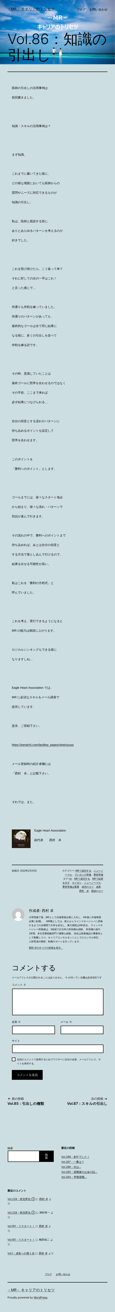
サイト (16, 1040)
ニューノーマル (92, 883)
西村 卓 (84, 891)
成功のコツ (88, 887)
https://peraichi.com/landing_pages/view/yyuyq (43, 744)
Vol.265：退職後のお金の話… (79, 1172)
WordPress (40, 1297)
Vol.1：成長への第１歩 (21, 1253)
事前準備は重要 (70, 887)
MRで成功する (83, 870)
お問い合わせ (99, 9)
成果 (98, 887)
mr (70, 878)
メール (66, 1021)
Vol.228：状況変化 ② (21, 1199)
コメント (19, 984)
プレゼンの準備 (82, 874)
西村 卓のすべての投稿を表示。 (46, 948)
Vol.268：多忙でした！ (75, 1156)
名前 (16, 1021)
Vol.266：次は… (71, 1166)
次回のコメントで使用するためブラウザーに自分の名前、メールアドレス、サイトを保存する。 (59, 1061)
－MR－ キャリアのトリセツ (31, 9)
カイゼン (77, 883)
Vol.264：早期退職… (74, 1177)
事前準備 (98, 874)
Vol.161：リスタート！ (21, 1226)
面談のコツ (97, 891)
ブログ (81, 9)
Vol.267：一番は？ (72, 1161)
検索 (10, 1148)
